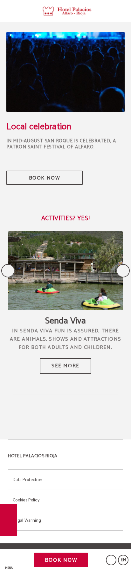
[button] (9, 560)
